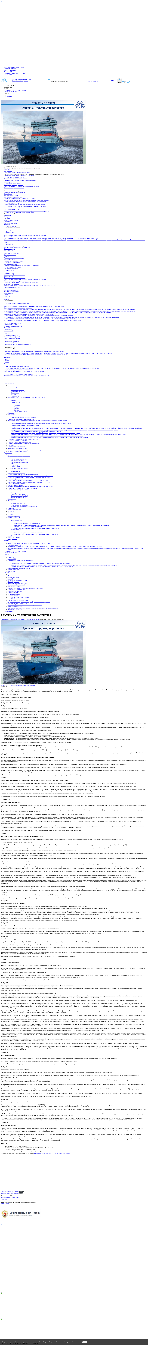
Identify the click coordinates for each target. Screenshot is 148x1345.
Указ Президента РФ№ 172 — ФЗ (10, 70)
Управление (7, 357)
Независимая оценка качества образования (20, 560)
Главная (3, 619)
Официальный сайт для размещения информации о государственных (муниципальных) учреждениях (34, 351)
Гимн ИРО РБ (8, 296)
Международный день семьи (12, 287)
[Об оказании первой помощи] (35, 1317)
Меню (112, 80)
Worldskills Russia (9, 276)
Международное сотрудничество (13, 185)
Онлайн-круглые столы (11, 335)
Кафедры (6, 359)
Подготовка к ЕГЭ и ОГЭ (11, 91)
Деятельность (8, 453)
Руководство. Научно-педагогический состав (17, 172)
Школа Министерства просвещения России (17, 303)
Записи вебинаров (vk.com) (12, 338)
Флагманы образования (11, 237)
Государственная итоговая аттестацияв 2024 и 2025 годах (15, 74)
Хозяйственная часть (10, 363)
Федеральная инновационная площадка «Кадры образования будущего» (25, 235)
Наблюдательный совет (11, 195)
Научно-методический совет (12, 323)
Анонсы (6, 540)
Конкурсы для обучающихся (12, 343)
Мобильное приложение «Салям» (14, 261)
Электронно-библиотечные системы (14, 275)
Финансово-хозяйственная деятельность (16, 178)
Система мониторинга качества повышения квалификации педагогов (24, 204)
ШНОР (6, 229)
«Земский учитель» (9, 259)
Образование (8, 171)
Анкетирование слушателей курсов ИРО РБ (17, 247)
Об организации (9, 383)
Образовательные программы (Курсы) (15, 90)
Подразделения (15, 402)
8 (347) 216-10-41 (93, 81)
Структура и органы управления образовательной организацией (26, 397)
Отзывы (6, 554)
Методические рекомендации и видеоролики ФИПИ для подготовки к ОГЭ (26, 375)
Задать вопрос (5, 1203)
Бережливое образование (11, 284)
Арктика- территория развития (10, 1191)
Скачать (21, 1191)
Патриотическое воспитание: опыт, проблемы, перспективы (21, 265)
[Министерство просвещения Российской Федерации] (21, 1223)
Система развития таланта (11, 209)
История (6, 294)
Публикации (8, 329)
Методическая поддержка (11, 253)
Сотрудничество (9, 232)
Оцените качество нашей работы (10, 1197)
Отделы (6, 362)
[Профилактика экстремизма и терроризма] (41, 1291)
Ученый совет (8, 194)
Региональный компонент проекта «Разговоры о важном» (14, 67)
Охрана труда (8, 182)
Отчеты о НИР (8, 331)
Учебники (7, 224)
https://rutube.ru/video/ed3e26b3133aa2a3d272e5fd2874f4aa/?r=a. (52, 1153)
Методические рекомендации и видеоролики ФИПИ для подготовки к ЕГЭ (26, 371)
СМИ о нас (7, 242)
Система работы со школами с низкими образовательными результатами (25, 201)
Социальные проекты (10, 271)
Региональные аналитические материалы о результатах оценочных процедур (26, 211)
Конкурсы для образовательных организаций (17, 344)
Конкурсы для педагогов (11, 341)
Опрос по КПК (8, 244)
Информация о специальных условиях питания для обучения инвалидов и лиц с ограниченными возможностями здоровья (40, 318)
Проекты (6, 572)
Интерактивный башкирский (12, 262)
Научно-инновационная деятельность (19, 456)
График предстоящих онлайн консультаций (16, 366)
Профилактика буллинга (11, 268)
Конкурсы (10, 500)
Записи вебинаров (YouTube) (12, 337)
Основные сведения (13, 387)
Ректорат (6, 299)
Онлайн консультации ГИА (16, 517)
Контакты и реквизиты (11, 290)
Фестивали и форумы (10, 223)
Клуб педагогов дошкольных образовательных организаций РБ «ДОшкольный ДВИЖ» (29, 285)
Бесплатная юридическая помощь (14, 188)
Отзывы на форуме (9, 249)
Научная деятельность (10, 324)
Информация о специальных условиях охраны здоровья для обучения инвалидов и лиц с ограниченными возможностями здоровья (42, 320)
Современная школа (10, 255)
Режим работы (8, 293)
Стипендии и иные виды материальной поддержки (19, 175)
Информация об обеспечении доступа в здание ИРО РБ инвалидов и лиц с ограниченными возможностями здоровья (38, 315)
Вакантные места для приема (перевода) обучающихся (20, 180)
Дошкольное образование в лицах (14, 258)
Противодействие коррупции (12, 183)
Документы (7, 169)
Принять (84, 1342)
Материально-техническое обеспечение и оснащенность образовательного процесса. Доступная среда (34, 306)
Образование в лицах (10, 264)
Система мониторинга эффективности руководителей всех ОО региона (25, 206)
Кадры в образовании (10, 231)
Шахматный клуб (9, 273)
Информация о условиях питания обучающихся (18, 308)
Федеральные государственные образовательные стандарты (21, 186)
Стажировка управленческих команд (15, 278)
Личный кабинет (9, 96)
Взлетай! (6, 256)
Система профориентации (11, 203)
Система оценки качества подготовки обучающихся (19, 198)
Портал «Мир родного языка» (13, 267)
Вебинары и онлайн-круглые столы (18, 489)
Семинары (7, 218)
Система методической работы (13, 207)
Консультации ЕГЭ (16, 520)
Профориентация (9, 270)
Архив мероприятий (10, 226)
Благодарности (8, 250)
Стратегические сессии (11, 220)
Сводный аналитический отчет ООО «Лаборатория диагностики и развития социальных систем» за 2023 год (36, 354)
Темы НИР (7, 327)
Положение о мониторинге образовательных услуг (19, 212)
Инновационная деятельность (13, 326)
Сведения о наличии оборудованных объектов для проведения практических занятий (29, 314)
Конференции (8, 215)
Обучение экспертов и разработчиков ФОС (16, 281)
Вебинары (7, 333)
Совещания (7, 221)
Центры (6, 360)
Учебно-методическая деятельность (14, 192)
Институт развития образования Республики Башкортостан (21, 80)
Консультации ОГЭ (16, 529)
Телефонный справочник (11, 291)
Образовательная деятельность (13, 197)
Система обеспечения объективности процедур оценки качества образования (26, 200)
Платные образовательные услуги (14, 177)
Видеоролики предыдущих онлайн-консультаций (18, 369)
